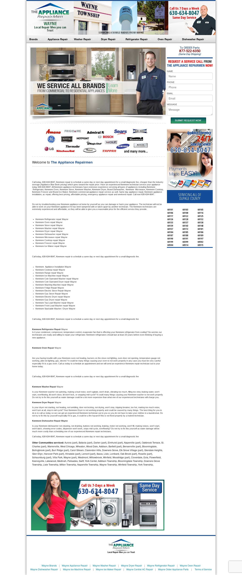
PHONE (170, 82)
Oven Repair (165, 39)
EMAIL (170, 93)
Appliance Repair (58, 39)
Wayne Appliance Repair (75, 565)
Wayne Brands (49, 565)
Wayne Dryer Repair (131, 565)
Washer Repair (82, 39)
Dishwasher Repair (193, 39)
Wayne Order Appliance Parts (173, 569)
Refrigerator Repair (137, 39)
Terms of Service (203, 569)
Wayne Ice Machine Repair (77, 569)
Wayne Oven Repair (190, 565)
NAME (170, 71)
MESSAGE (172, 104)
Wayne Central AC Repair (139, 569)
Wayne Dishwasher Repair (44, 569)
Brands (33, 39)
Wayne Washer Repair (104, 565)
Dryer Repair (108, 39)
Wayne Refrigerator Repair (161, 565)
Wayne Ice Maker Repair (108, 569)
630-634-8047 (184, 13)
